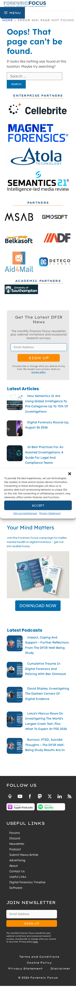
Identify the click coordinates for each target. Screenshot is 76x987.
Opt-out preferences (25, 513)
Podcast (15, 849)
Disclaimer (60, 968)
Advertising (17, 860)
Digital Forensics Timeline (27, 882)
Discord (14, 838)
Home (7, 20)
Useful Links (17, 877)
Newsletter (16, 844)
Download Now (37, 606)
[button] (70, 474)
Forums (14, 833)
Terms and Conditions (39, 956)
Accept (38, 505)
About (13, 866)
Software (15, 888)
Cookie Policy (39, 962)
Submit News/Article (23, 855)
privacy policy (38, 372)
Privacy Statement (50, 513)
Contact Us (17, 871)
